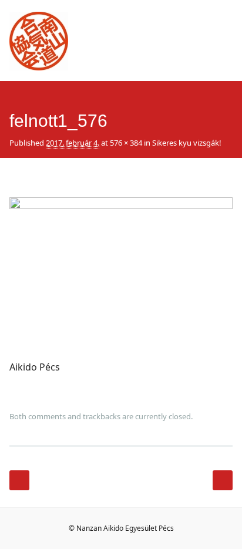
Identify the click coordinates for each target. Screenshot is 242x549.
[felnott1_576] (120, 205)
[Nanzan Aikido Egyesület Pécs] (38, 66)
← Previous (19, 480)
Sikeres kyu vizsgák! (186, 142)
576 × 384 (126, 142)
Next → (223, 480)
